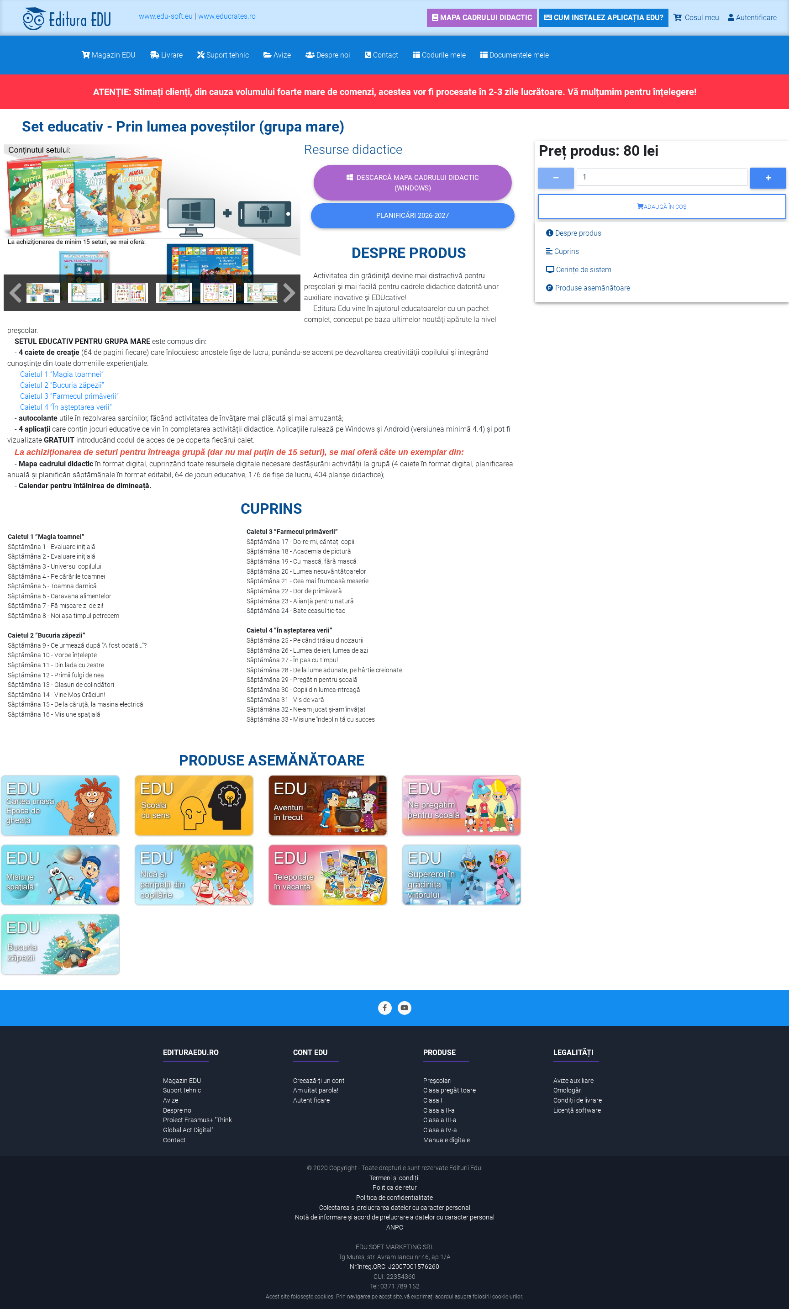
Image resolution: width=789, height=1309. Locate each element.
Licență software (577, 1110)
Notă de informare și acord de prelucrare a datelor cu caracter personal (394, 1217)
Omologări (568, 1090)
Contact (174, 1140)
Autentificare (311, 1100)
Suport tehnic (182, 1090)
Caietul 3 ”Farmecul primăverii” (69, 396)
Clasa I (432, 1100)
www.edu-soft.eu (166, 16)
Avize (170, 1100)
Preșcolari (437, 1081)
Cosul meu (701, 17)
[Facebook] (385, 1008)
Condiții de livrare (577, 1100)
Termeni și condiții (394, 1178)
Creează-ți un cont (319, 1081)
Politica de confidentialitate (394, 1198)
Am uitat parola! (315, 1090)
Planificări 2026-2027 (412, 215)
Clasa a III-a (440, 1120)
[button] (15, 292)
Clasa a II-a (439, 1110)
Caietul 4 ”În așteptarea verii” (66, 407)
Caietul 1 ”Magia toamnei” (62, 374)
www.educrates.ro (227, 16)
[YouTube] (404, 1008)
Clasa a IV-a (440, 1130)
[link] (482, 18)
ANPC (394, 1227)
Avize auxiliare (573, 1081)
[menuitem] (166, 18)
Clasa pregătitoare (449, 1090)
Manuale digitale (446, 1140)
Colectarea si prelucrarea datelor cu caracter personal (394, 1208)
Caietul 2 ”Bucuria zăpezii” (62, 385)
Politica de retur (395, 1188)
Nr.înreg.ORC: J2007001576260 (394, 1267)
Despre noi (178, 1110)
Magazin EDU (182, 1081)
